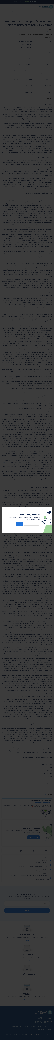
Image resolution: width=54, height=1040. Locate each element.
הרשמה (19, 523)
